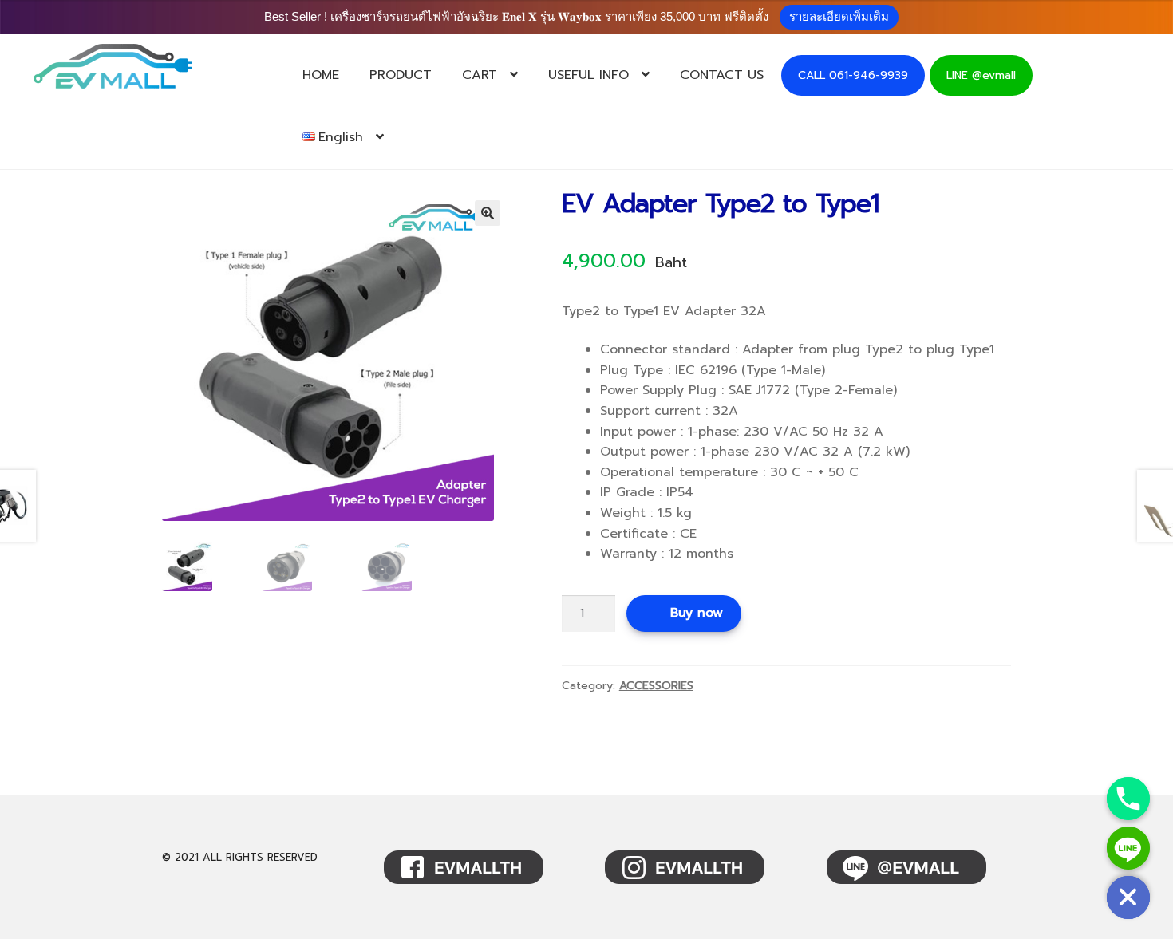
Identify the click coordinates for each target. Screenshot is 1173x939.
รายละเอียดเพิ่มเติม (839, 16)
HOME (320, 75)
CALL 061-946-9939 (853, 75)
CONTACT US (722, 75)
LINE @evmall (981, 75)
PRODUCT (400, 75)
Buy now (696, 612)
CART (479, 75)
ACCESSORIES (656, 685)
